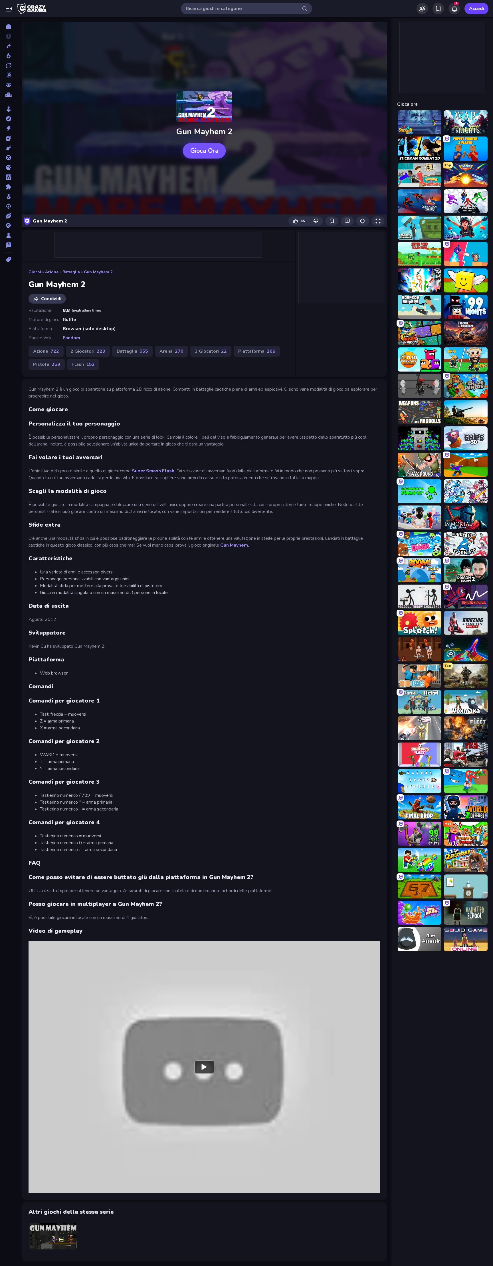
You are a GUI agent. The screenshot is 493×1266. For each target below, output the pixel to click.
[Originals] (8, 75)
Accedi (476, 8)
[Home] (8, 26)
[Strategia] (8, 225)
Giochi (35, 272)
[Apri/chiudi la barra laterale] (9, 8)
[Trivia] (8, 245)
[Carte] (8, 138)
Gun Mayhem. (234, 545)
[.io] (8, 167)
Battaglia (71, 272)
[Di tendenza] (8, 56)
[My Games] (438, 8)
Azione (51, 272)
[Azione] (8, 128)
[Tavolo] (8, 235)
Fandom (71, 338)
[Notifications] (454, 8)
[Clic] (8, 148)
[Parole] (8, 177)
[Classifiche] (8, 94)
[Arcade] (8, 109)
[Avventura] (8, 119)
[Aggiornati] (8, 65)
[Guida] (8, 157)
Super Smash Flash (153, 471)
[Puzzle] (8, 187)
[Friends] (422, 8)
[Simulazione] (8, 196)
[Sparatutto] (8, 206)
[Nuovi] (8, 46)
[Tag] (8, 259)
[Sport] (8, 216)
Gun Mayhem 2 (98, 272)
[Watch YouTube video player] (204, 1067)
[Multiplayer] (8, 85)
